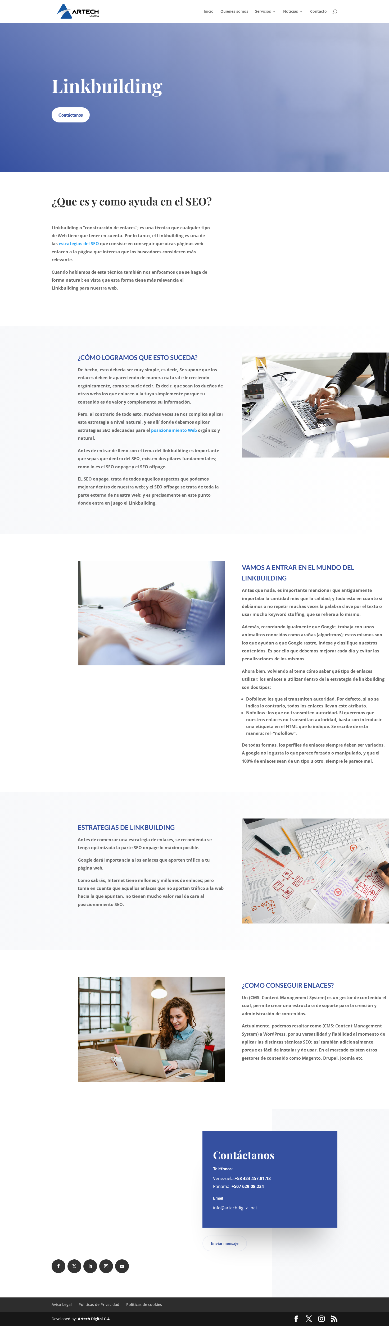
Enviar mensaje (224, 1243)
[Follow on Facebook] (58, 1266)
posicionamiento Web (174, 430)
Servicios (263, 12)
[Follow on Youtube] (122, 1266)
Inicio (209, 12)
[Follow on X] (74, 1266)
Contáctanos (70, 114)
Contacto (318, 12)
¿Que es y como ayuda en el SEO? (132, 201)
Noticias (290, 12)
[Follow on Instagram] (106, 1266)
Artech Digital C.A (94, 1318)
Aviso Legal (62, 1304)
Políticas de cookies (144, 1304)
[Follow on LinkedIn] (90, 1266)
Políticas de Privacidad (99, 1304)
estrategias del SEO (79, 243)
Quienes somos (234, 12)
